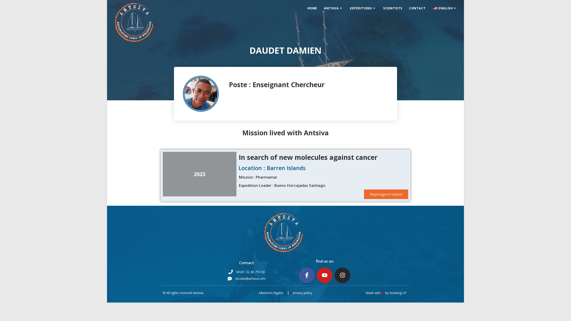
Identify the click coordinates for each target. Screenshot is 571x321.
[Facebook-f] (306, 275)
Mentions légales (271, 293)
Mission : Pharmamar (258, 177)
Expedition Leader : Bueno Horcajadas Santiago (282, 185)
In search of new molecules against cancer (308, 157)
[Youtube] (324, 275)
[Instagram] (342, 275)
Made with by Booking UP (386, 293)
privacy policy (302, 293)
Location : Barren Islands (272, 168)
